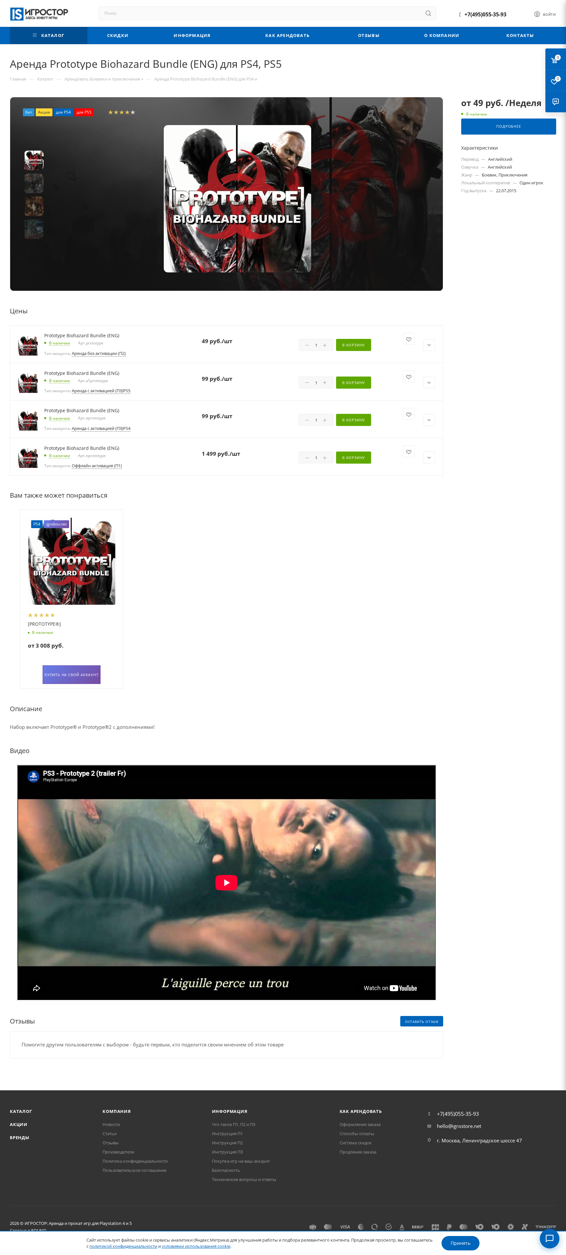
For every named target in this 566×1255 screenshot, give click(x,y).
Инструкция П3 (227, 1152)
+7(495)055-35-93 (485, 14)
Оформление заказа (360, 1124)
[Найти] (428, 13)
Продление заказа (358, 1152)
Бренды (19, 1137)
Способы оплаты (357, 1133)
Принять (460, 1243)
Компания (117, 1111)
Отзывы (111, 1143)
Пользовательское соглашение (134, 1170)
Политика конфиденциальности (135, 1161)
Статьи (110, 1133)
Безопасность (226, 1170)
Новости (111, 1124)
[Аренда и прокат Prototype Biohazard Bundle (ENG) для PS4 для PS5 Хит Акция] (237, 198)
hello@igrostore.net (459, 1126)
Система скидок (356, 1143)
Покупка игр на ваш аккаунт (241, 1161)
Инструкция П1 (227, 1133)
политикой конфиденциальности (123, 1246)
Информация (230, 1111)
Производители (118, 1152)
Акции (19, 1124)
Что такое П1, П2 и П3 (233, 1124)
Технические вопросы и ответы (244, 1179)
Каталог (21, 1111)
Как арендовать (361, 1111)
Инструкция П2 (227, 1143)
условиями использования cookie (196, 1246)
